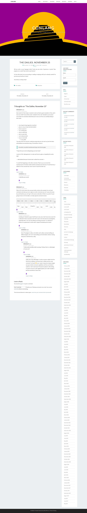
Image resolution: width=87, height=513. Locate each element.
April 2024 (66, 286)
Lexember (66, 234)
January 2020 (66, 420)
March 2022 (66, 352)
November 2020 (67, 394)
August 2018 (66, 464)
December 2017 (67, 485)
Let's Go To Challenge (68, 232)
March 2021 (66, 383)
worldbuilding (67, 254)
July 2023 (66, 310)
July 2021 (66, 373)
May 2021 (66, 378)
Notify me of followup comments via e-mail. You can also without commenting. (33, 288)
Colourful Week (67, 204)
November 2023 (67, 299)
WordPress (46, 510)
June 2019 (66, 438)
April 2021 (66, 380)
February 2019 (67, 448)
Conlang (13, 1)
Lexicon (65, 237)
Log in (65, 96)
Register (66, 93)
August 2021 (66, 370)
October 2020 (67, 396)
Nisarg (54, 510)
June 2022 (66, 344)
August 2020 (66, 401)
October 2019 (67, 428)
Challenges (52, 1)
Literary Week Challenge (69, 239)
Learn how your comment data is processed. (41, 292)
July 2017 (66, 498)
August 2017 (66, 495)
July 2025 (66, 284)
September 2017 (67, 493)
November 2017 (67, 488)
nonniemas (37, 65)
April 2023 (66, 318)
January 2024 (66, 294)
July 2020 (66, 404)
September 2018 (67, 461)
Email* (64, 77)
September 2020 (67, 399)
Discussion (45, 1)
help (65, 229)
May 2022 (66, 347)
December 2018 (67, 454)
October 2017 (67, 490)
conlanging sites (67, 212)
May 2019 (66, 441)
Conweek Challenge (68, 214)
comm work (66, 209)
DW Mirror (70, 1)
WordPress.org (67, 104)
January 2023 (66, 326)
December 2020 (67, 391)
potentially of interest (68, 245)
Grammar (66, 226)
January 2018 (66, 482)
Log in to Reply (19, 172)
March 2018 (66, 477)
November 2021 (67, 362)
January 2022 (66, 357)
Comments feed (67, 101)
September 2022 (67, 336)
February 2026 (67, 266)
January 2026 (66, 268)
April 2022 (66, 349)
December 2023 (67, 297)
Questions (66, 247)
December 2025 (67, 271)
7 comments (44, 65)
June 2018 (66, 469)
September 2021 (67, 367)
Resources (64, 1)
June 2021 (66, 375)
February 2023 (67, 323)
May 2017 (66, 503)
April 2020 (66, 412)
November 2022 (67, 331)
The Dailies (18, 85)
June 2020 (66, 407)
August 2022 (66, 339)
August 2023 (66, 307)
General (65, 182)
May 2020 (66, 409)
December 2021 (67, 360)
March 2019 (66, 446)
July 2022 (66, 341)
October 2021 (67, 365)
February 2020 (67, 417)
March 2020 (66, 414)
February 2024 (67, 292)
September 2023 (67, 305)
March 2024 (66, 289)
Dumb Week (66, 224)
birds (65, 201)
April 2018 (66, 475)
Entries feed (66, 99)
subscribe (16, 289)
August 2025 (66, 281)
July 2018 (66, 467)
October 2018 (67, 459)
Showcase (58, 1)
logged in (22, 283)
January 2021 (66, 388)
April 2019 (66, 443)
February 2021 (67, 386)
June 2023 (66, 313)
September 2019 (67, 430)
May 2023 (66, 315)
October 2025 (67, 276)
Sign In (75, 1)
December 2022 (67, 328)
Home (39, 1)
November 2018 (67, 456)
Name (64, 73)
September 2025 (67, 279)
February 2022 (67, 354)
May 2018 (66, 472)
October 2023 (67, 302)
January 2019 (66, 451)
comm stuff (66, 206)
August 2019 (66, 433)
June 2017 (66, 501)
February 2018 (67, 480)
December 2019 (67, 422)
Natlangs (66, 242)
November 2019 (67, 425)
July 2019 (66, 435)
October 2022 (67, 333)
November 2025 (67, 273)
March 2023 (66, 320)
